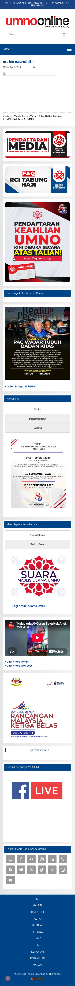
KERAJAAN (37, 952)
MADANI (37, 965)
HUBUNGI (37, 932)
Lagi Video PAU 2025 (19, 665)
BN (37, 945)
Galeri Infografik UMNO (21, 386)
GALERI (37, 905)
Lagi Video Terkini (17, 661)
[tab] (37, 409)
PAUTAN (37, 919)
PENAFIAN (38, 925)
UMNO (38, 938)
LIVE (37, 899)
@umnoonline (39, 750)
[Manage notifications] (7, 978)
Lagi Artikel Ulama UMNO (29, 606)
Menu (7, 49)
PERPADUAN (37, 958)
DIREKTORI (37, 912)
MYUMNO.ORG (61, 3)
